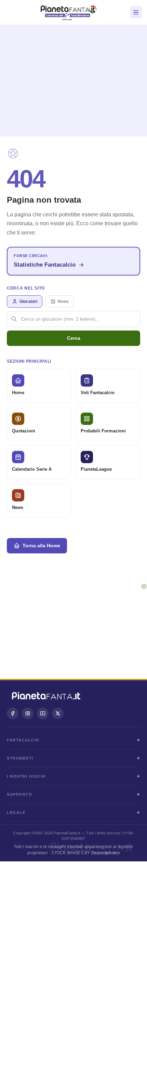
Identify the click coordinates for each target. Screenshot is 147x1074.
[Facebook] (12, 713)
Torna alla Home (41, 545)
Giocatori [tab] (28, 301)
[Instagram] (28, 713)
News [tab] (63, 301)
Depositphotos (105, 852)
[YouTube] (43, 713)
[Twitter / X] (58, 713)
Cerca (73, 338)
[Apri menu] (136, 12)
